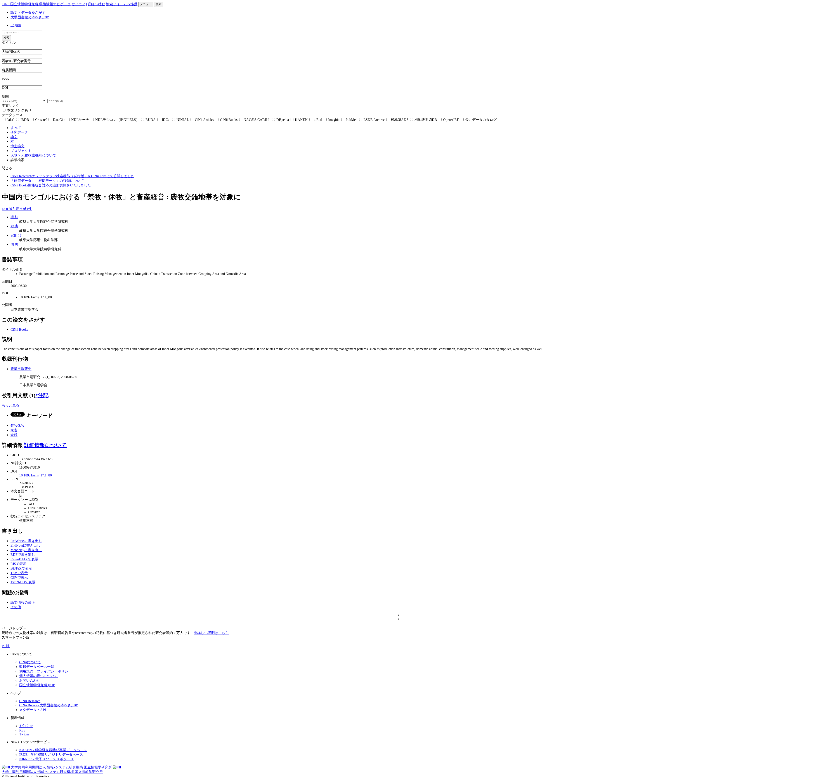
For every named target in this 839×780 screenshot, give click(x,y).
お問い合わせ (29, 680)
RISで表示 (18, 564)
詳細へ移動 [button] (96, 4)
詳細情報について (45, 445)
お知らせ (26, 726)
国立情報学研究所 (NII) (37, 685)
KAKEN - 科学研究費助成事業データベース (53, 750)
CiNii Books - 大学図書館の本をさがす (48, 705)
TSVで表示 (19, 573)
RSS (22, 730)
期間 (5, 96)
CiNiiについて (30, 662)
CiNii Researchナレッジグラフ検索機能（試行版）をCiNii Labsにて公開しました (72, 176)
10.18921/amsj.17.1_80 (35, 475)
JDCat (166, 120)
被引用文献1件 (20, 209)
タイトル (9, 42)
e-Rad (318, 120)
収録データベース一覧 (36, 667)
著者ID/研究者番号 (16, 61)
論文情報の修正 (22, 602)
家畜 (13, 430)
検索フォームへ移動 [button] (121, 4)
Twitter (24, 734)
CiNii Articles (204, 120)
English (15, 25)
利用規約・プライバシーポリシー (45, 671)
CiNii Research (29, 701)
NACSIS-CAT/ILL (257, 120)
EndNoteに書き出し (25, 545)
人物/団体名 (11, 52)
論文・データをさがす (27, 12)
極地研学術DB (426, 120)
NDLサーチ (80, 120)
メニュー (145, 4)
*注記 (42, 395)
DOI (5, 87)
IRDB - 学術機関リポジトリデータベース (51, 754)
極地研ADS (399, 120)
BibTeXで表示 (21, 568)
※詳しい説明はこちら (211, 633)
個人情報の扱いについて (38, 676)
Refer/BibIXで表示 (24, 559)
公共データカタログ (480, 120)
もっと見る (10, 405)
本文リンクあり (18, 110)
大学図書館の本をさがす (29, 17)
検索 (158, 4)
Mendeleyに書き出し (26, 550)
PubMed (351, 120)
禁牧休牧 (17, 425)
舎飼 (13, 435)
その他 (15, 607)
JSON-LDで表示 (22, 582)
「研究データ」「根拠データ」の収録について (47, 180)
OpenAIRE (451, 120)
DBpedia (283, 120)
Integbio (333, 120)
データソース (12, 115)
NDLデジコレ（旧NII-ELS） (117, 120)
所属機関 (9, 70)
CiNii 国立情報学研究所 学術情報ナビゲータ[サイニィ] (44, 4)
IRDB (25, 120)
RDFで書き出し (22, 554)
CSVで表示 (19, 577)
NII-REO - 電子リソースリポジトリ (46, 759)
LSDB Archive (374, 120)
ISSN (5, 79)
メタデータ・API (32, 710)
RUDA (150, 120)
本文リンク (10, 105)
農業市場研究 (20, 369)
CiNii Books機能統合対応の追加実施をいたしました (50, 185)
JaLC (10, 120)
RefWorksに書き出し (26, 541)
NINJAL (183, 120)
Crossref (41, 120)
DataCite (59, 120)
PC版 (6, 646)
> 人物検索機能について (37, 155)
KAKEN (301, 120)
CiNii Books (228, 120)
